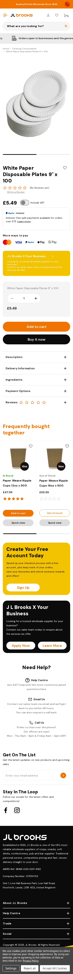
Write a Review (16, 192)
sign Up (23, 587)
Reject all (30, 968)
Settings (10, 968)
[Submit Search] (66, 26)
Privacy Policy (30, 960)
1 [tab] (19, 154)
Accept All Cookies (55, 968)
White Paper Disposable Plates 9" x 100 (32, 288)
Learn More (52, 645)
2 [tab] (53, 154)
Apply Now (21, 645)
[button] (36, 339)
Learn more (24, 221)
